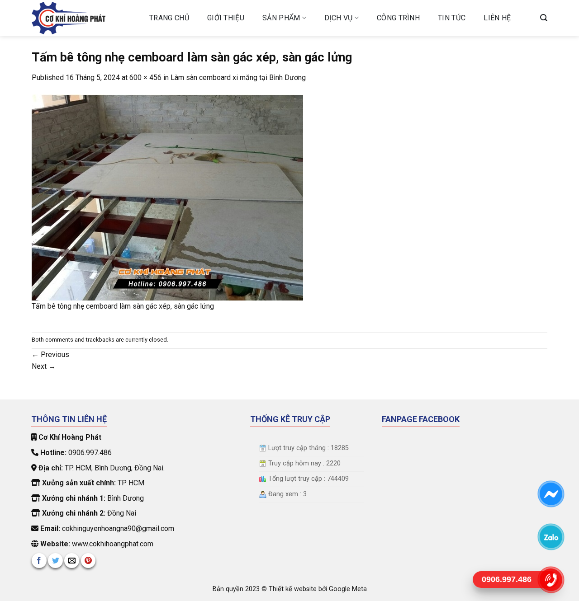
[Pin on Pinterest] (88, 560)
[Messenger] (551, 493)
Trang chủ (169, 18)
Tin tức (451, 18)
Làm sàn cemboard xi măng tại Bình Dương (238, 77)
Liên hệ (497, 18)
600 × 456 (145, 77)
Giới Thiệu (225, 18)
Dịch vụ (338, 18)
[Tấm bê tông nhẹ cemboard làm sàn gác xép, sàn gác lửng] (167, 197)
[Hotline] (551, 579)
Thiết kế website (293, 589)
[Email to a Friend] (71, 560)
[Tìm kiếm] (543, 18)
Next (44, 366)
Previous (50, 354)
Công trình (398, 18)
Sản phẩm (281, 18)
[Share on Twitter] (55, 560)
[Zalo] (551, 536)
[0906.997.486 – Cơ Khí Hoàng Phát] (84, 18)
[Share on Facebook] (39, 560)
